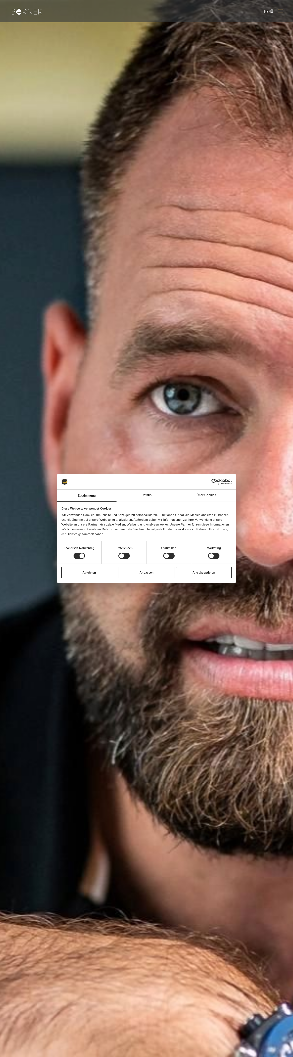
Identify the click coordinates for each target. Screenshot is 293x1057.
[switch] (124, 556)
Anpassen (147, 572)
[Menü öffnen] (282, 11)
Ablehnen (89, 572)
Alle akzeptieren (204, 572)
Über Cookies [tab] (206, 495)
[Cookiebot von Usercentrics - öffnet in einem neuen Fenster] (214, 482)
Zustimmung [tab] (87, 495)
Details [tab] (146, 495)
